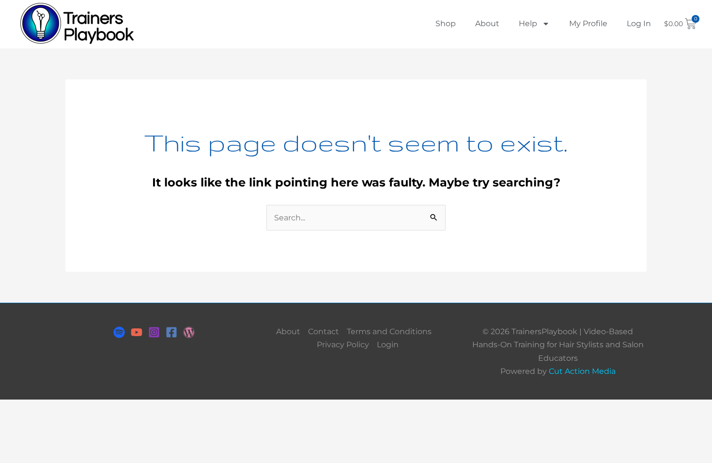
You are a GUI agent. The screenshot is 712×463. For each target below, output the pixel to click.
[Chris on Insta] (154, 332)
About (487, 23)
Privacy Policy (343, 344)
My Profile (588, 23)
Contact (323, 331)
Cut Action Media (582, 371)
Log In (639, 23)
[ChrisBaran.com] (189, 332)
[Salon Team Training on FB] (171, 332)
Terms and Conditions (389, 331)
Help (528, 23)
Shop (445, 23)
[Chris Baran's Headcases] (119, 332)
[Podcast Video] (136, 332)
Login (388, 344)
